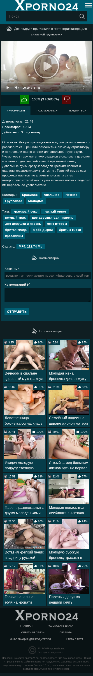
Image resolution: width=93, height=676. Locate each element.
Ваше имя (12, 269)
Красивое (30, 195)
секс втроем (57, 223)
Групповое (13, 201)
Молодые (36, 201)
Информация (16, 110)
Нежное (71, 195)
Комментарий (15, 284)
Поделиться (77, 110)
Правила (66, 632)
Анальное (51, 195)
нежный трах (15, 217)
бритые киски (70, 230)
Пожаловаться (47, 110)
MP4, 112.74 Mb (30, 246)
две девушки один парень (53, 217)
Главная (26, 625)
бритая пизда (16, 230)
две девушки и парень (23, 223)
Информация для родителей (30, 639)
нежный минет (55, 211)
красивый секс (25, 211)
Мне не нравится (66, 99)
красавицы (14, 236)
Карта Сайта (74, 639)
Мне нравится (24, 99)
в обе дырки (43, 230)
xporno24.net (57, 648)
